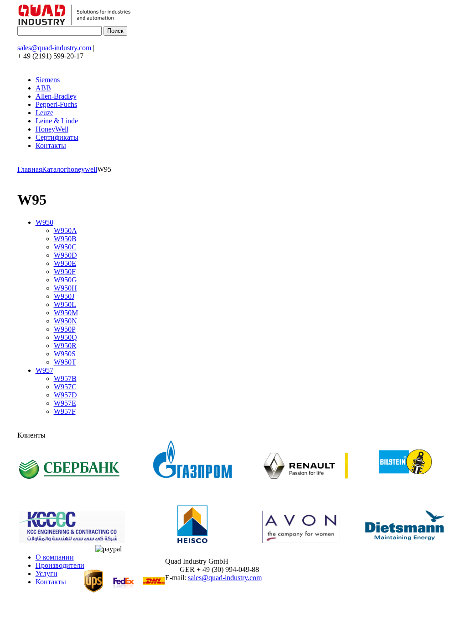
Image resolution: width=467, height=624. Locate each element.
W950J (64, 296)
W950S (65, 354)
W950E (65, 263)
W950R (65, 345)
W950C (65, 247)
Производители (60, 565)
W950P (65, 329)
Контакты (51, 145)
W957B (65, 378)
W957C (65, 387)
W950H (65, 288)
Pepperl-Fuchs (56, 104)
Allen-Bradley (56, 96)
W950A (65, 230)
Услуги (46, 573)
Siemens (48, 80)
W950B (65, 239)
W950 (44, 222)
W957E (65, 403)
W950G (65, 280)
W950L (65, 304)
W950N (65, 321)
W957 (44, 370)
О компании (55, 557)
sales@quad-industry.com (54, 48)
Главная (29, 169)
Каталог (54, 169)
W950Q (65, 337)
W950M (66, 313)
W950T (65, 362)
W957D (65, 395)
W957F (65, 411)
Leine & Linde (57, 121)
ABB (43, 88)
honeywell (82, 169)
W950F (65, 271)
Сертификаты (57, 137)
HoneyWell (52, 129)
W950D (65, 255)
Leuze (44, 112)
